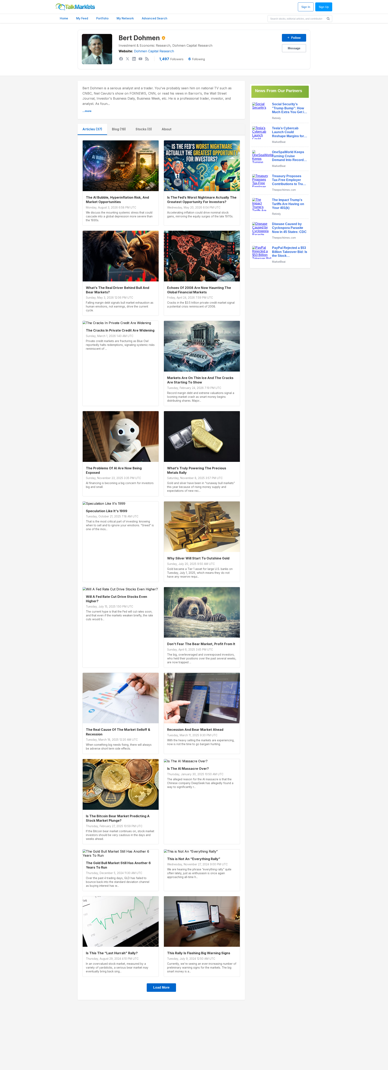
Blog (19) (119, 129)
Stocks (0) (144, 129)
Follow (294, 38)
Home (64, 18)
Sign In (305, 6)
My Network (125, 18)
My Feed (82, 18)
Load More (161, 987)
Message (294, 48)
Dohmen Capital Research (154, 51)
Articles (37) (92, 129)
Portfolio (102, 18)
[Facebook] (121, 58)
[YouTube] (140, 58)
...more (86, 111)
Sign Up (324, 6)
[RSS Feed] (146, 58)
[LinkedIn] (134, 58)
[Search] (328, 18)
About (166, 129)
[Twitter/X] (127, 58)
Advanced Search (154, 18)
